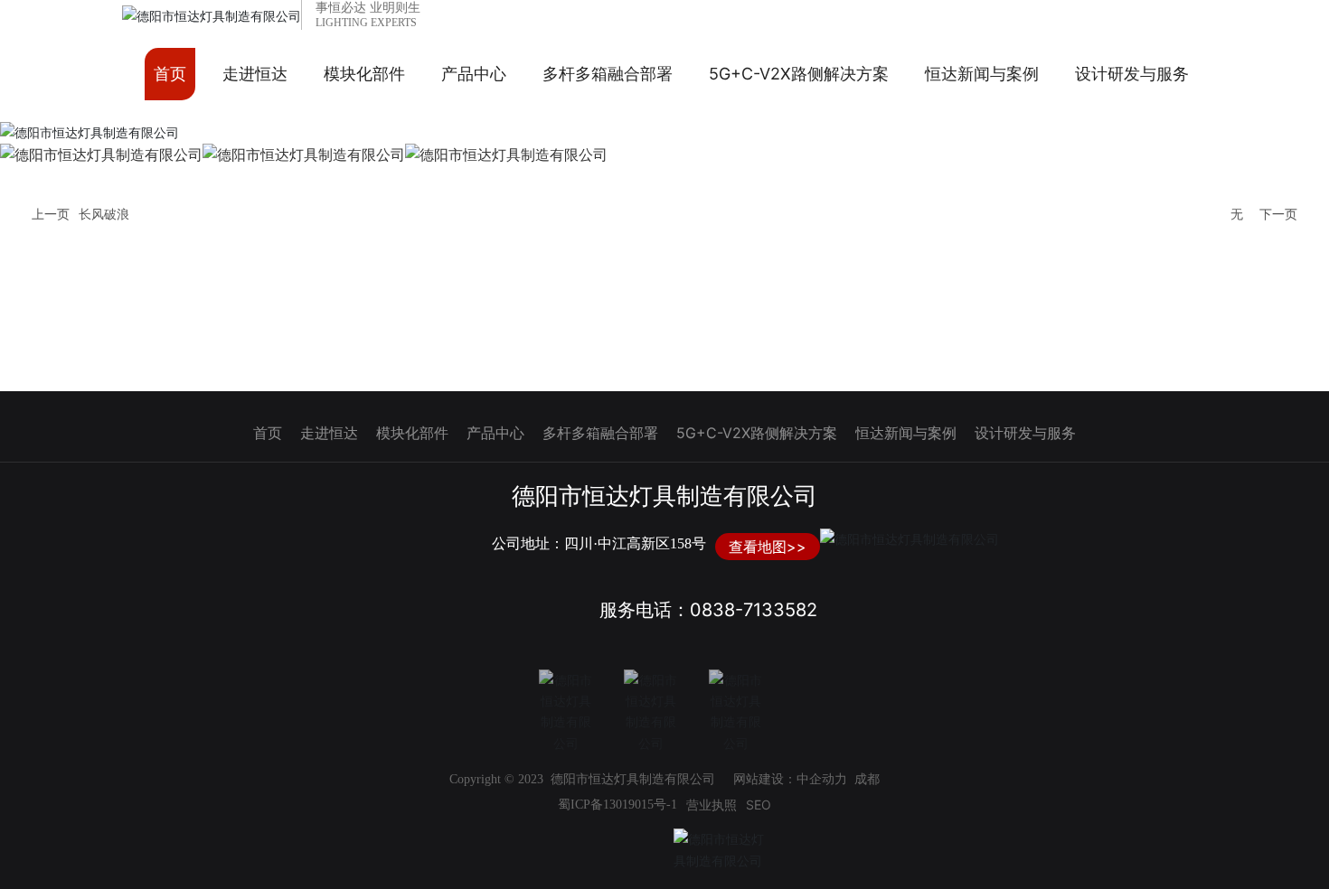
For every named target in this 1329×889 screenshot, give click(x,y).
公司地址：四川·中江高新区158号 (599, 543)
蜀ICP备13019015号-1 (617, 804)
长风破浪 (104, 214)
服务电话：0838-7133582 (708, 610)
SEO (758, 804)
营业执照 (711, 804)
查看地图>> (767, 547)
